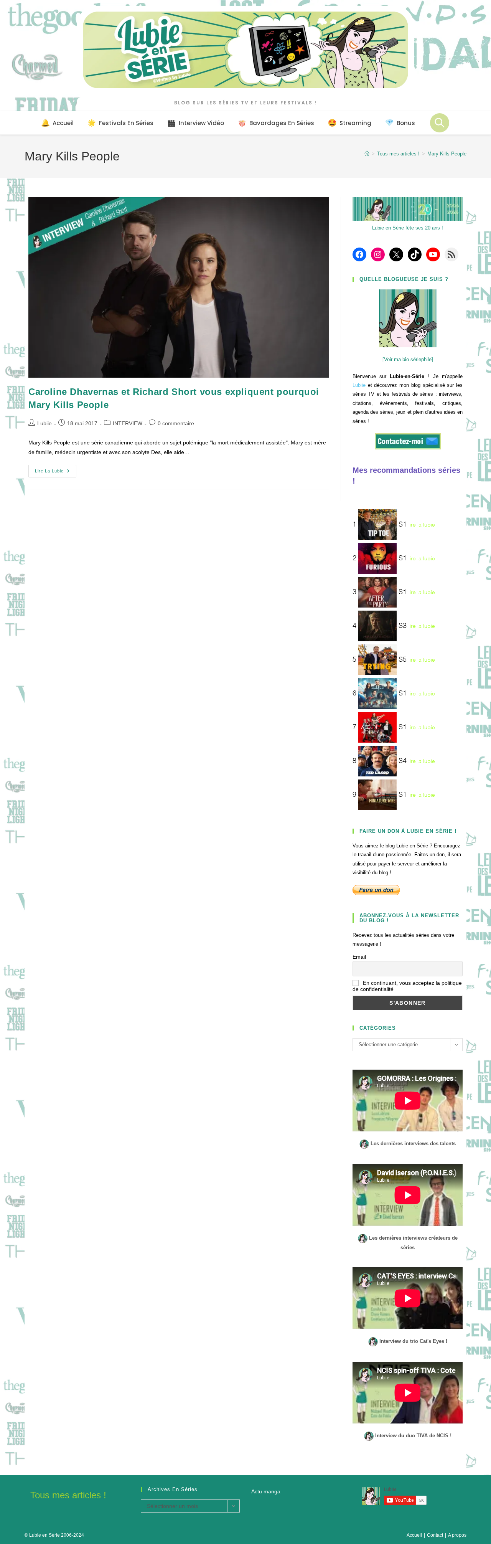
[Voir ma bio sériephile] (407, 359)
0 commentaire (176, 423)
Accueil (414, 1535)
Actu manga (265, 1491)
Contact (435, 1535)
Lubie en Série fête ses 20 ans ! (407, 228)
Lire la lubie (55, 472)
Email (359, 957)
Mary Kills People (446, 154)
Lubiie (44, 423)
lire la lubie (422, 525)
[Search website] (439, 122)
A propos (457, 1535)
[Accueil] (366, 154)
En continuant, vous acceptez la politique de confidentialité (407, 986)
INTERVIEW (127, 423)
